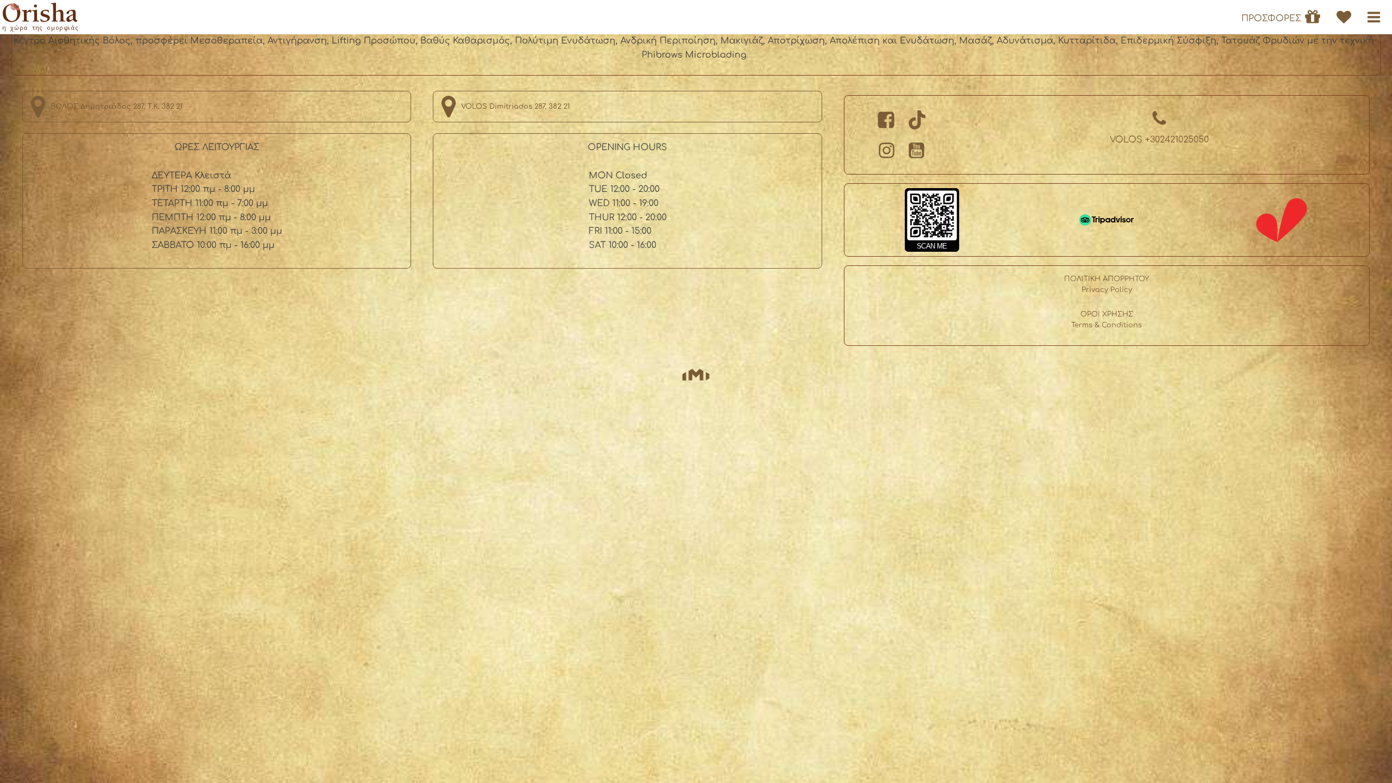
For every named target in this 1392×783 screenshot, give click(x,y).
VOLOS (1159, 140)
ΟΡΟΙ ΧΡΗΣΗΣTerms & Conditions (1106, 319)
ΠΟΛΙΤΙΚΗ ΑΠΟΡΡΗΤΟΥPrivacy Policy (1106, 284)
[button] (1373, 17)
